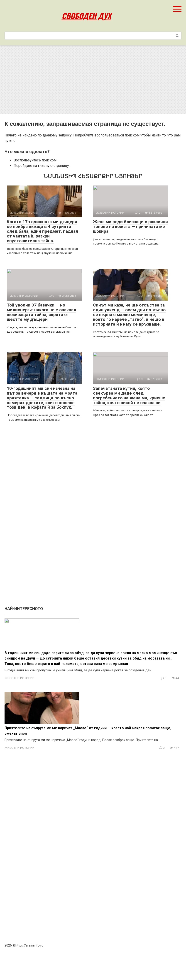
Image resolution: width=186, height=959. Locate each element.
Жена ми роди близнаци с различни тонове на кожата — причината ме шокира (130, 226)
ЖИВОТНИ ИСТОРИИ (19, 678)
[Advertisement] (93, 79)
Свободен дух (86, 15)
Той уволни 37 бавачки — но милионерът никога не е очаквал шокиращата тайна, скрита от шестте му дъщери (41, 312)
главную (45, 165)
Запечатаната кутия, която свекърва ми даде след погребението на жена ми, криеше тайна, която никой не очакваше (129, 395)
